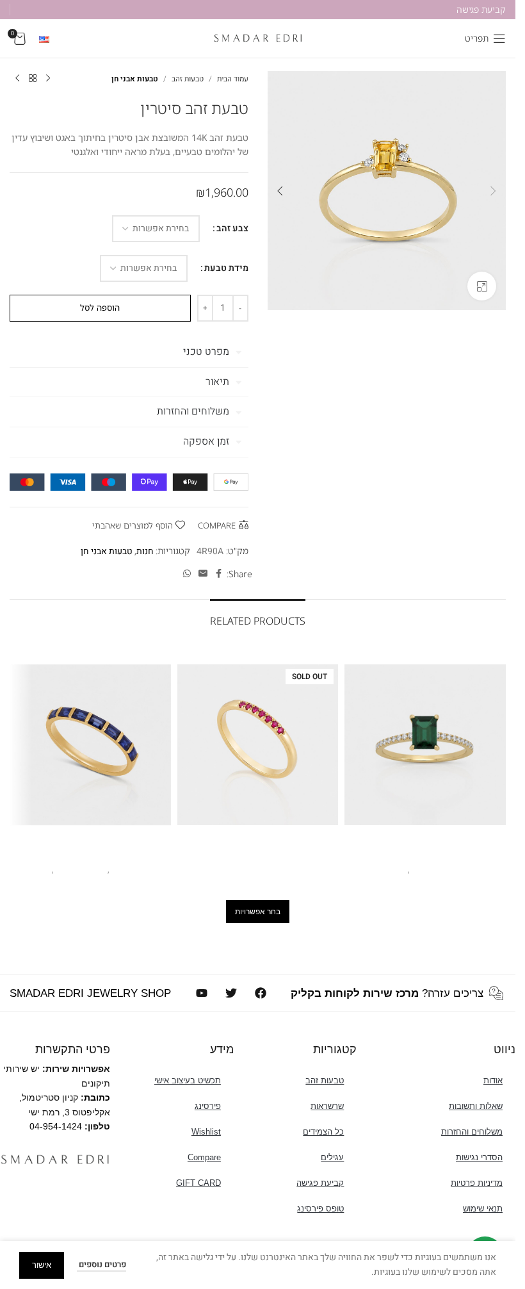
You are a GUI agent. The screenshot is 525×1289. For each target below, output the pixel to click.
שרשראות (327, 1106)
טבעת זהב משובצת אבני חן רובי (257, 853)
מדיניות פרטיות (477, 1183)
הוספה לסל (100, 307)
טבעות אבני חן (134, 79)
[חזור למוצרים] (32, 78)
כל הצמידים (323, 1132)
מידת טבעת (226, 268)
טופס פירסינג (320, 1208)
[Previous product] (48, 78)
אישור (41, 1265)
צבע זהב (232, 228)
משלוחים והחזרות (472, 1132)
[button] (493, 191)
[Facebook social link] (219, 574)
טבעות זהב (188, 79)
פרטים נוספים (101, 1264)
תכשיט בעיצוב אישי (187, 1080)
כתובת (97, 1097)
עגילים (332, 1157)
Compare (204, 1157)
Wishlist (206, 1132)
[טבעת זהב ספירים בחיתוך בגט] (90, 745)
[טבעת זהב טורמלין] (425, 745)
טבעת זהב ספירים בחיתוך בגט (90, 853)
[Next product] (17, 78)
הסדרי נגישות (479, 1157)
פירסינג (208, 1106)
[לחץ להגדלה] (481, 286)
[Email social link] (203, 574)
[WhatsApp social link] (187, 574)
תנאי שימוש (483, 1208)
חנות (145, 551)
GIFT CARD (198, 1183)
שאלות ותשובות (476, 1106)
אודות (493, 1080)
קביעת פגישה (320, 1183)
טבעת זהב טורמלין (425, 853)
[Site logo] (258, 38)
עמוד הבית (232, 79)
